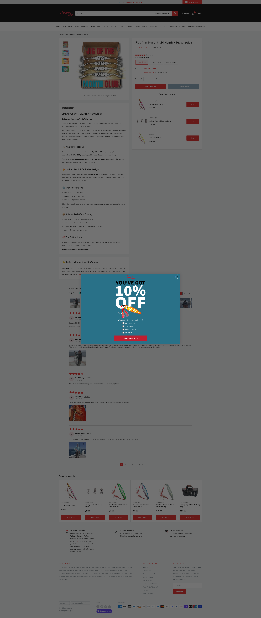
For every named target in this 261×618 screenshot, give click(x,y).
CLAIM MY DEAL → (130, 338)
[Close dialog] (177, 276)
